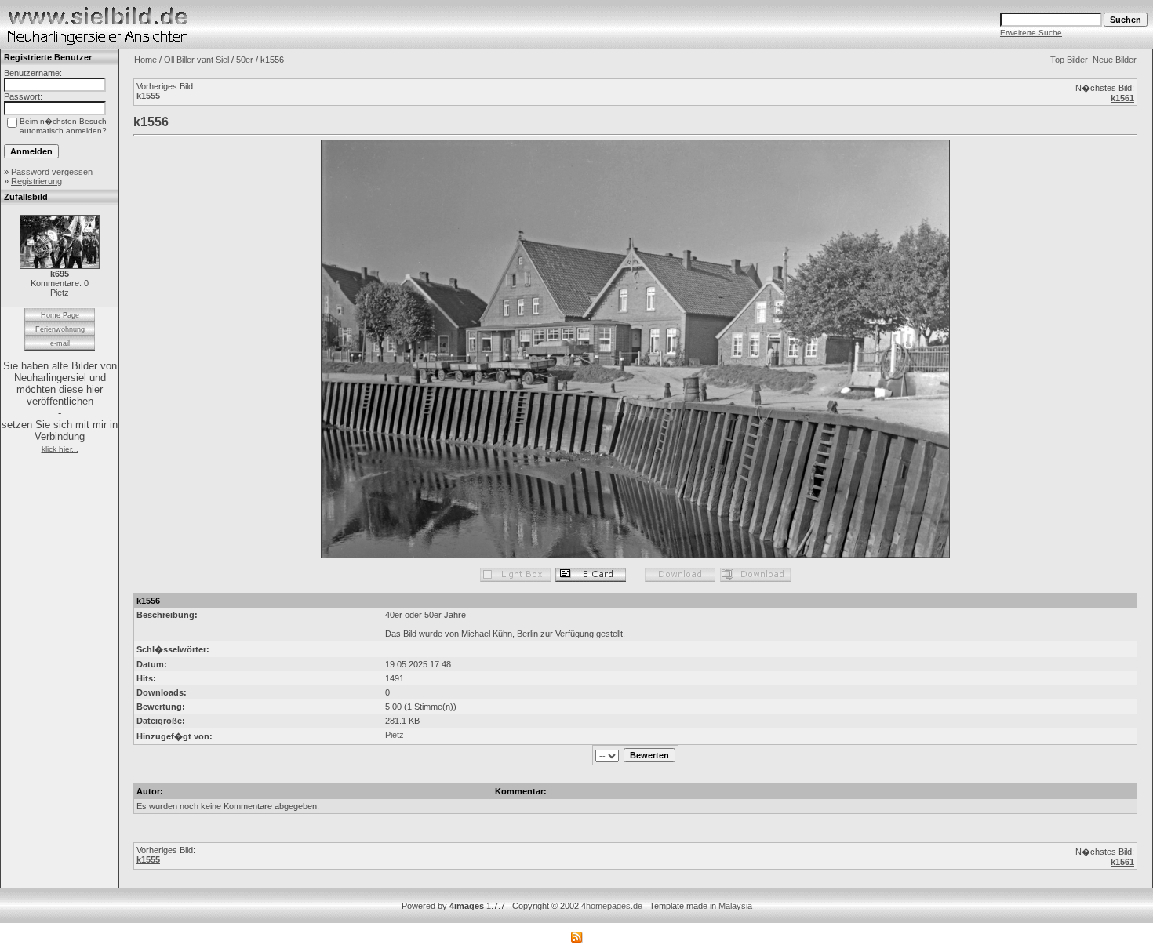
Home (145, 59)
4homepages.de (611, 905)
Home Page (60, 315)
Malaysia (735, 905)
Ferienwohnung (60, 329)
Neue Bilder (1115, 59)
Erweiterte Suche (1031, 32)
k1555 (148, 95)
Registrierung (36, 181)
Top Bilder (1069, 59)
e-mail (60, 343)
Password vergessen (52, 171)
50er (244, 59)
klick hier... (60, 449)
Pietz (394, 734)
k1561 (1122, 98)
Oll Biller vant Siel (196, 59)
